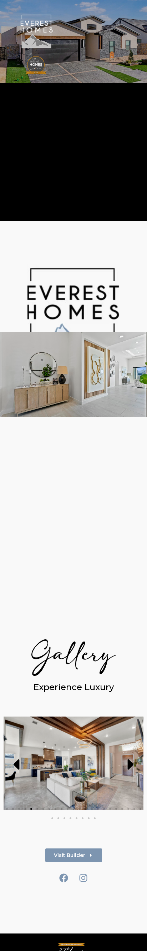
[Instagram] (83, 878)
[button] (16, 764)
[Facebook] (64, 878)
